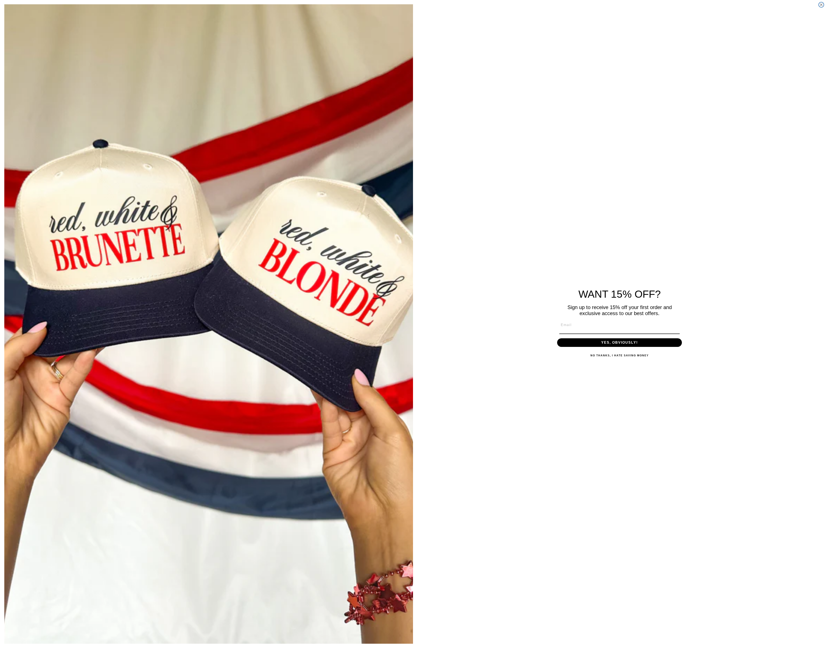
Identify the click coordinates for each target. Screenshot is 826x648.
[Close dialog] (821, 4)
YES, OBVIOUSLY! (619, 342)
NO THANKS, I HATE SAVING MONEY (619, 355)
